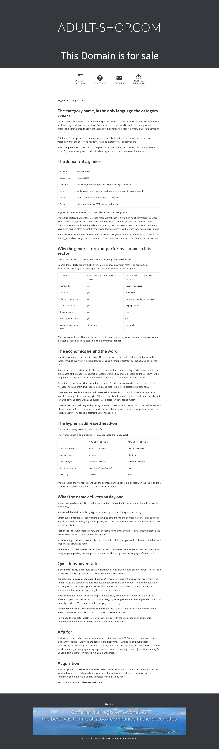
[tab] (80, 79)
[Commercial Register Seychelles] (109, 721)
